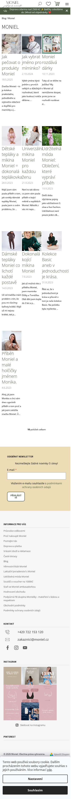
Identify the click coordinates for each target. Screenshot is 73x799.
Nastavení (35, 779)
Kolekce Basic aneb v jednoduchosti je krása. (52, 265)
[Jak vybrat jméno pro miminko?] (32, 43)
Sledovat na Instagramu (32, 725)
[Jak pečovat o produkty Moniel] (11, 43)
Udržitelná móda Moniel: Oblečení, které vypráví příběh (51, 166)
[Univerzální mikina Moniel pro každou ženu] (32, 135)
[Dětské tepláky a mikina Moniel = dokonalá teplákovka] (11, 135)
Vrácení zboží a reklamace (17, 551)
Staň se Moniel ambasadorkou (20, 586)
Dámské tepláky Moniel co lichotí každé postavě (11, 268)
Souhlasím (35, 790)
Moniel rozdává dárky (49, 62)
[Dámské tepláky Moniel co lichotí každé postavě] (11, 240)
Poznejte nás (10, 541)
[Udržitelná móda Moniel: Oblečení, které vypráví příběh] (52, 135)
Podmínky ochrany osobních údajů (22, 610)
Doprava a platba (13, 546)
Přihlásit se (15, 496)
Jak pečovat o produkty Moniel (11, 65)
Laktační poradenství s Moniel (19, 571)
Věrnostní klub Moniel (15, 566)
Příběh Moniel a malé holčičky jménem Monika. (10, 368)
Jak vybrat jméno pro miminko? (31, 62)
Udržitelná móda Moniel (16, 576)
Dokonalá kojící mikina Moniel (31, 262)
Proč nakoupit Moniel (15, 536)
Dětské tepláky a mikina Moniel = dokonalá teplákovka (11, 163)
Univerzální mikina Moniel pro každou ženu (32, 163)
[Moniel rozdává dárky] (52, 43)
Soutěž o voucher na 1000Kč (18, 581)
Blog (6, 561)
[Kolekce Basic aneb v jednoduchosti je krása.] (52, 240)
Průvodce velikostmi (14, 530)
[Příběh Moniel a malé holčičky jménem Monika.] (11, 340)
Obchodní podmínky (14, 605)
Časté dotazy (10, 556)
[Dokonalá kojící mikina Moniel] (32, 240)
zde (49, 770)
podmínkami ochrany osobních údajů (42, 485)
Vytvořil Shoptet (61, 754)
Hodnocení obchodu (14, 591)
